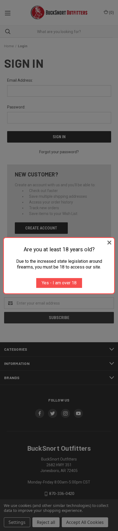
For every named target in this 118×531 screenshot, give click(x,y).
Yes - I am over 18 (59, 282)
